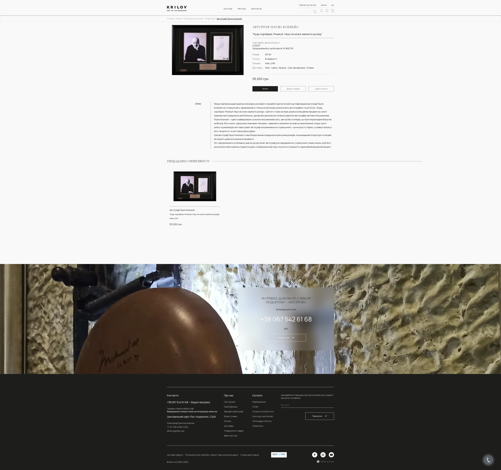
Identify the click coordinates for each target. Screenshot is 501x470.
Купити (265, 89)
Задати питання (321, 89)
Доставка (229, 426)
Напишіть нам (283, 338)
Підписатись (317, 416)
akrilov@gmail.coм (175, 430)
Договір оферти (175, 454)
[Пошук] (315, 11)
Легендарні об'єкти (262, 421)
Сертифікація (230, 406)
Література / (210, 18)
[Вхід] (321, 11)
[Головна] (177, 9)
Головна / (171, 18)
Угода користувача (249, 454)
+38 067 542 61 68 (307, 5)
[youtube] (331, 454)
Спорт (255, 406)
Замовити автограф (233, 411)
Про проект (229, 401)
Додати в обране (293, 89)
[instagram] (323, 454)
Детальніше (192, 231)
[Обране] (327, 11)
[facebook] (314, 454)
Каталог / (180, 18)
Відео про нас (230, 435)
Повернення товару (234, 430)
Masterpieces (259, 401)
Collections (257, 426)
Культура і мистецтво (262, 416)
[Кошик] (332, 10)
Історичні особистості (263, 411)
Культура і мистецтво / (194, 18)
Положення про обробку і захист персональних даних (211, 454)
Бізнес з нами (230, 416)
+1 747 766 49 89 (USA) (177, 427)
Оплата (227, 421)
